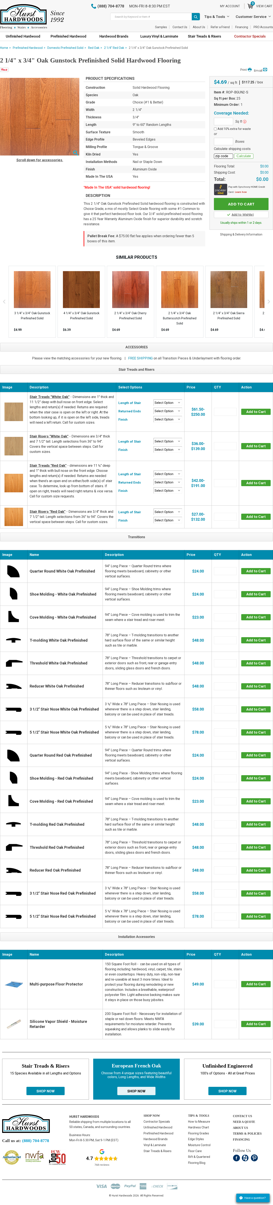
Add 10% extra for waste (234, 129)
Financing (241, 27)
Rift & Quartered (199, 1156)
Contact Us (180, 27)
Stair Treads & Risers (157, 1151)
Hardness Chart (198, 1127)
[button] (75, 153)
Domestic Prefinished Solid (65, 47)
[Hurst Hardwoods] (32, 16)
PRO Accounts (263, 27)
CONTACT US (242, 1116)
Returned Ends (129, 411)
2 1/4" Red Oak (114, 47)
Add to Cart (256, 412)
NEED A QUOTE (244, 1122)
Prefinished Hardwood (28, 47)
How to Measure (199, 1121)
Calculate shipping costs (232, 149)
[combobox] (155, 16)
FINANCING (241, 1139)
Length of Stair (129, 403)
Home (4, 47)
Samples (161, 27)
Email (258, 70)
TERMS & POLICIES (247, 1133)
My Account (230, 6)
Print (243, 69)
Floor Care (195, 1151)
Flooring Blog (196, 1162)
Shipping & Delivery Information (241, 234)
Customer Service (251, 17)
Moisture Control (199, 1145)
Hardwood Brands (156, 1139)
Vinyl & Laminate (155, 1145)
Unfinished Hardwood (158, 1127)
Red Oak (93, 47)
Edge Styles (196, 1139)
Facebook (236, 1157)
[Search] (196, 16)
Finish (123, 420)
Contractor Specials (157, 1121)
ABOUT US (240, 1127)
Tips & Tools (214, 17)
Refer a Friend (220, 27)
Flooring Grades (198, 1133)
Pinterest (254, 1157)
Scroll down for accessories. (39, 160)
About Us (199, 27)
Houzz (245, 1157)
